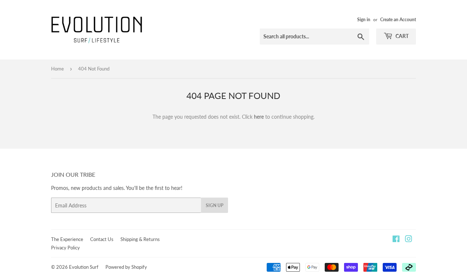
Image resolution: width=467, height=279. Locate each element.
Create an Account (398, 19)
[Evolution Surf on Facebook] (396, 240)
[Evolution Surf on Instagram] (408, 240)
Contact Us (101, 239)
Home (57, 69)
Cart (401, 36)
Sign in (363, 19)
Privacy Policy (65, 248)
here (259, 117)
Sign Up (214, 205)
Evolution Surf (84, 267)
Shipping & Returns (140, 239)
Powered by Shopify (126, 267)
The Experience (67, 239)
